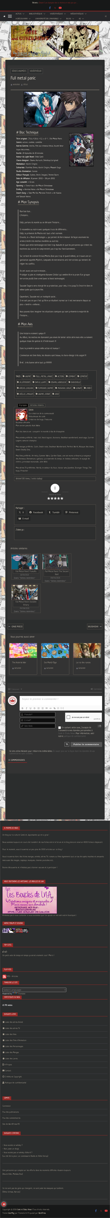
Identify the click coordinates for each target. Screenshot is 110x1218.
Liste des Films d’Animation (15, 1040)
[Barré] (35, 708)
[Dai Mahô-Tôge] (55, 645)
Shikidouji (75, 382)
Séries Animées (19, 71)
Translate (21, 994)
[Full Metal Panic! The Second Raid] (55, 561)
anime (28, 376)
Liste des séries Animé (14, 1022)
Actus (18, 14)
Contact (8, 1071)
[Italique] (26, 708)
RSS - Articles (12, 976)
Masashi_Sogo (64, 388)
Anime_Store (44, 394)
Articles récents (37, 405)
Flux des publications (10, 1112)
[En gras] (22, 708)
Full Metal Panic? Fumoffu (26, 571)
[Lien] (55, 708)
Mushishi (93, 626)
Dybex (88, 388)
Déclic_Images (26, 394)
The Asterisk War (19, 662)
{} (58, 708)
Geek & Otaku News (66, 733)
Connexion (97, 689)
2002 (57, 394)
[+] (62, 708)
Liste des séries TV (12, 1028)
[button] (22, 14)
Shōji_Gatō (40, 382)
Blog (68, 19)
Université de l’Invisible (46, 19)
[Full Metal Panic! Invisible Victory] (24, 592)
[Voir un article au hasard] (106, 16)
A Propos (8, 1065)
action (60, 376)
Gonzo (78, 388)
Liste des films (10, 1034)
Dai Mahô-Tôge (50, 662)
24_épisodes (24, 382)
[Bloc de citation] (47, 708)
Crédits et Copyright (13, 1077)
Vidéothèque (56, 14)
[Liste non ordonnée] (43, 708)
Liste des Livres (11, 1059)
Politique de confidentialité (15, 1083)
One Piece (17, 626)
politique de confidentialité (75, 736)
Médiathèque (77, 14)
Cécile (25, 84)
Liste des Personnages (14, 1046)
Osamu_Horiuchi (58, 382)
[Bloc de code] (51, 708)
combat (71, 376)
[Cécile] (21, 411)
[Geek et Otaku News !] (4, 16)
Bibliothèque (35, 14)
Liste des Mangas (12, 1052)
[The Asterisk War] (23, 645)
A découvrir (22, 19)
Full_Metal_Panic (44, 376)
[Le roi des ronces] (87, 645)
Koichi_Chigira (26, 388)
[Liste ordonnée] (39, 708)
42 (80, 19)
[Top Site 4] (6, 952)
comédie (83, 376)
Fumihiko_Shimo (45, 388)
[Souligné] (31, 708)
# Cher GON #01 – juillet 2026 (49, 3)
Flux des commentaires (11, 1118)
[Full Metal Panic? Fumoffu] (24, 561)
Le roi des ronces (83, 662)
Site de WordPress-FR (11, 1124)
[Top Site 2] (3, 952)
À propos (23, 405)
